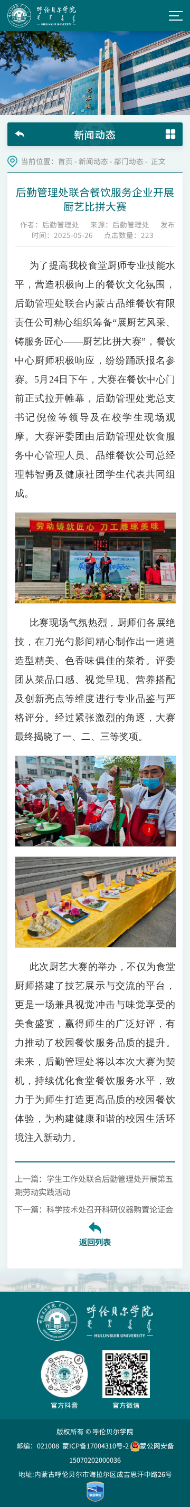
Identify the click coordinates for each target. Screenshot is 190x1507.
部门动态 (129, 161)
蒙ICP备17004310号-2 (95, 1446)
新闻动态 (93, 161)
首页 (65, 161)
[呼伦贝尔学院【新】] (41, 15)
